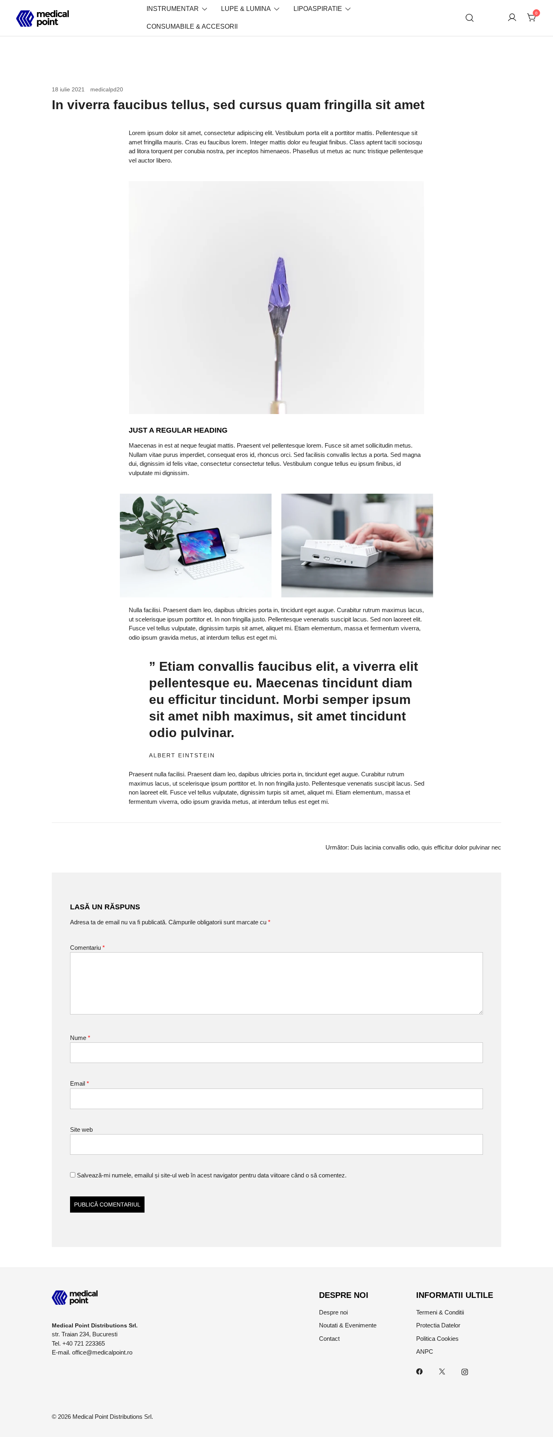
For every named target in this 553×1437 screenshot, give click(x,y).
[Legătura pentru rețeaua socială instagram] (465, 1370)
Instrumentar (173, 8)
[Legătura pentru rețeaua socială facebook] (419, 1370)
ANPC (424, 1351)
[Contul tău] (512, 18)
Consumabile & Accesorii (192, 26)
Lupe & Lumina (246, 8)
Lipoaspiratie (318, 8)
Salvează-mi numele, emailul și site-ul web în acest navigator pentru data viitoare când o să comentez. (212, 1175)
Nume (80, 1037)
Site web (81, 1129)
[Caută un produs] (470, 18)
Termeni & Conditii (440, 1312)
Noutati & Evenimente (347, 1325)
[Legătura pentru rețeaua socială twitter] (442, 1370)
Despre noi (333, 1312)
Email (79, 1083)
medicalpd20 (106, 89)
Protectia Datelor (438, 1325)
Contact (329, 1338)
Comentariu (87, 947)
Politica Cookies (437, 1338)
